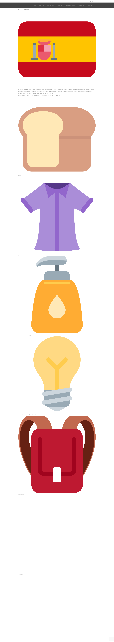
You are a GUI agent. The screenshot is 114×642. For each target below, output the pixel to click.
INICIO (34, 5)
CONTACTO (90, 5)
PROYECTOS (60, 5)
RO (92, 1)
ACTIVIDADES (50, 5)
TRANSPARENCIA (70, 5)
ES (90, 1)
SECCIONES (81, 5)
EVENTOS (41, 5)
